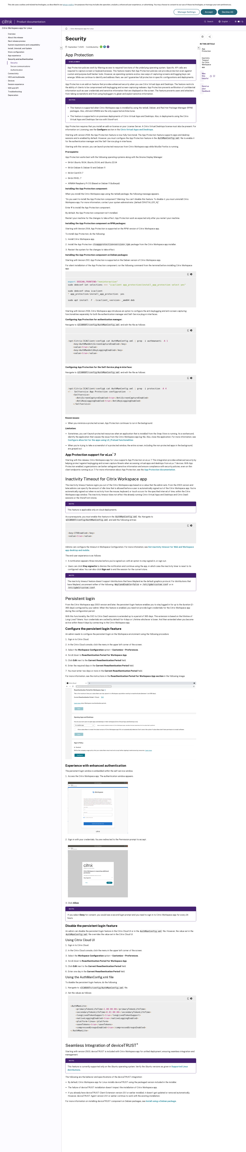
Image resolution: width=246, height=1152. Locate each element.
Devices (11, 81)
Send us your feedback (206, 88)
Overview (12, 34)
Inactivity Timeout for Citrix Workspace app (206, 62)
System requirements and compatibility (24, 45)
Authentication (17, 70)
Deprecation (13, 95)
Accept (209, 12)
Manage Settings (187, 12)
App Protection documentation (159, 469)
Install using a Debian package (161, 1101)
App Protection (206, 50)
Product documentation (31, 21)
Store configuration (16, 52)
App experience (14, 56)
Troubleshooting (15, 92)
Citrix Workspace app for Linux (82, 29)
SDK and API (13, 88)
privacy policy (68, 5)
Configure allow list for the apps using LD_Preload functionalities (100, 440)
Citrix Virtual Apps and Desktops (136, 129)
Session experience (16, 84)
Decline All (227, 12)
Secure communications (20, 66)
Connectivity (13, 74)
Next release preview (16, 41)
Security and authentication (20, 59)
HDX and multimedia (16, 77)
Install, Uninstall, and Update (20, 48)
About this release (15, 38)
